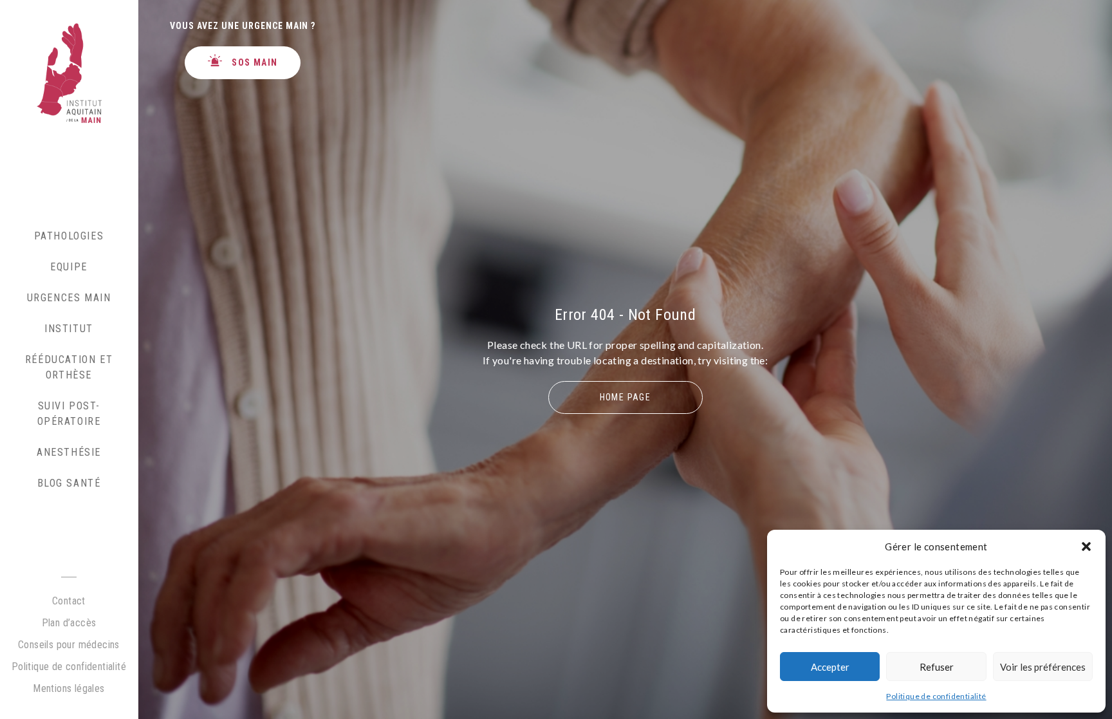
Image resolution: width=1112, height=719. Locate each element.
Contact (69, 601)
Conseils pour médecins (69, 645)
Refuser (937, 667)
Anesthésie (69, 452)
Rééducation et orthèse (69, 367)
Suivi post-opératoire (69, 413)
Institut (68, 328)
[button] (1086, 546)
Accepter (830, 667)
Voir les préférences (1043, 667)
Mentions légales (68, 688)
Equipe (69, 267)
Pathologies (69, 236)
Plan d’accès (69, 623)
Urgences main (69, 298)
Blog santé (69, 483)
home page (625, 397)
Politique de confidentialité (936, 696)
